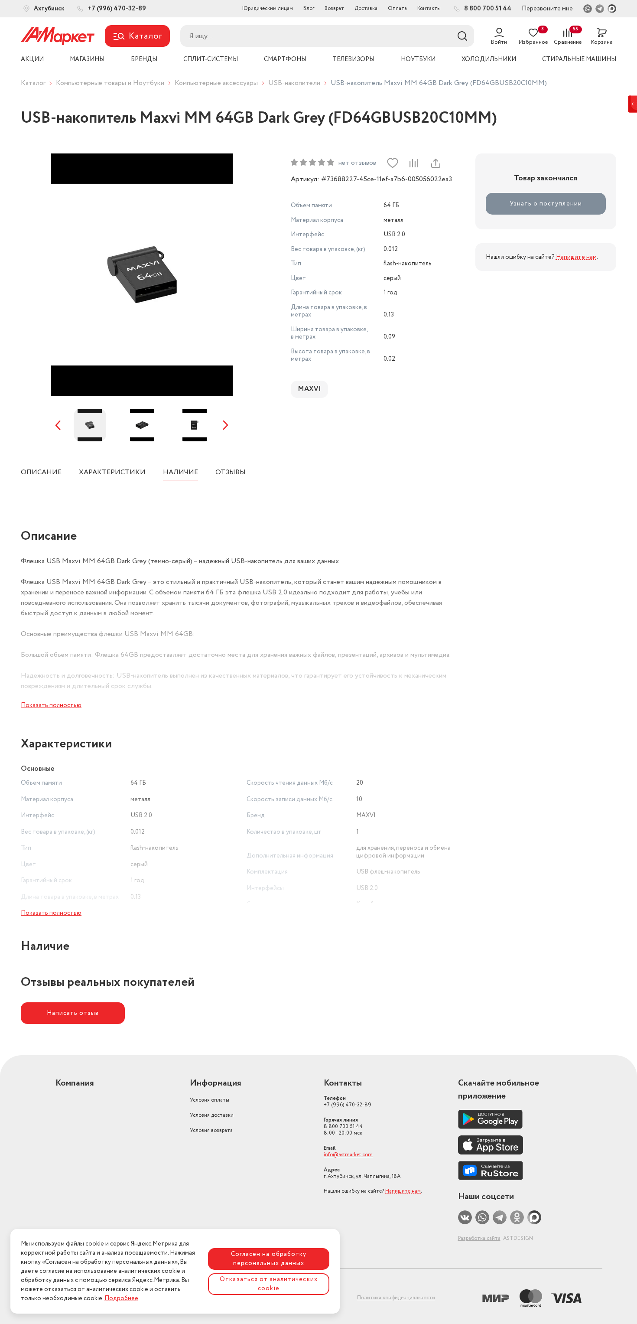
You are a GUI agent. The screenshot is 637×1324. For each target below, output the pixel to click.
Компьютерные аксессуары (216, 83)
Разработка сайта (479, 1238)
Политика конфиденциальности (396, 1297)
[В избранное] (392, 163)
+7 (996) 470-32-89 (347, 1101)
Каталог (33, 83)
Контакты (429, 8)
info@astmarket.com (348, 1154)
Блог (308, 8)
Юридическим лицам (267, 8)
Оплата (397, 8)
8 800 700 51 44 (343, 1126)
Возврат (334, 8)
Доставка (365, 8)
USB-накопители (294, 83)
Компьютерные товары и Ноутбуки (110, 83)
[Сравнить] (413, 163)
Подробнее (121, 1298)
